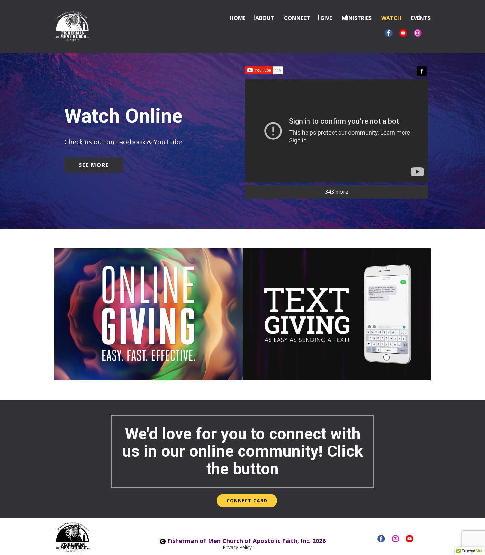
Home (237, 18)
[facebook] (389, 33)
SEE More (94, 165)
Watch (391, 18)
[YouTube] (403, 33)
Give (326, 18)
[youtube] (409, 538)
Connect (297, 18)
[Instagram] (418, 33)
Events (421, 18)
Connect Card (247, 500)
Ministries (357, 18)
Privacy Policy (237, 547)
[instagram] (395, 538)
